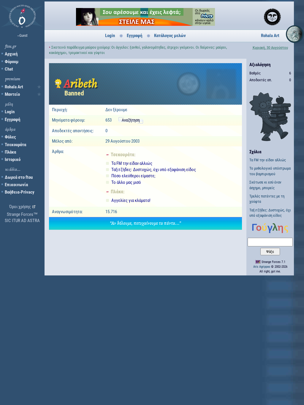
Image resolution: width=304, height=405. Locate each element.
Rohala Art (14, 87)
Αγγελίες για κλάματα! (131, 200)
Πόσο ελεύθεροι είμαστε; (133, 175)
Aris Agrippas (261, 267)
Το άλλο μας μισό (126, 182)
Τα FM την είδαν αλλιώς (131, 163)
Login (10, 111)
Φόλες (10, 137)
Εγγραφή (12, 119)
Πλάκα (10, 152)
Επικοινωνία (16, 184)
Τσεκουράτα (15, 144)
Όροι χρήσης (20, 206)
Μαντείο (12, 94)
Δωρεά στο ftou (19, 177)
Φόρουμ (11, 61)
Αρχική (11, 54)
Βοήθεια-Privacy (19, 192)
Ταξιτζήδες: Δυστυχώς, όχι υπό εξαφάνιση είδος (153, 169)
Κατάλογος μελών (170, 35)
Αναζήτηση (131, 120)
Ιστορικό (12, 159)
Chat (9, 69)
